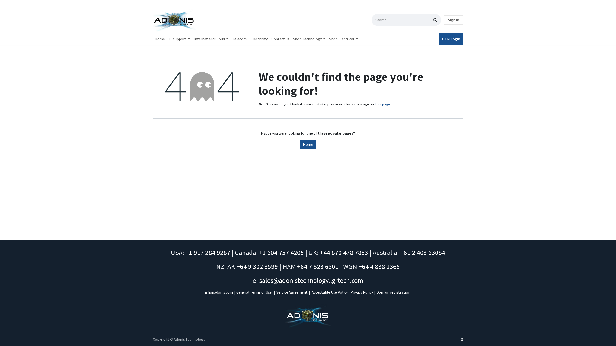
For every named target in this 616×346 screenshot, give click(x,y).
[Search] (435, 20)
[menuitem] (160, 39)
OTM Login (451, 39)
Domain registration (393, 292)
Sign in (453, 20)
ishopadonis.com (219, 292)
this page (382, 104)
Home (308, 144)
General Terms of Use (254, 292)
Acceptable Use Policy (330, 292)
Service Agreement (292, 292)
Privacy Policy (361, 292)
